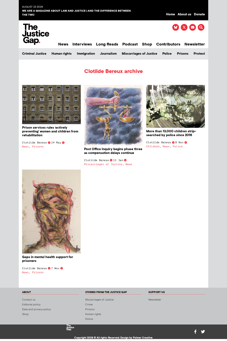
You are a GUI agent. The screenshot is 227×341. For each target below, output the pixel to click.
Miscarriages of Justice (139, 54)
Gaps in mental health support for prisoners (47, 259)
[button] (201, 27)
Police (167, 54)
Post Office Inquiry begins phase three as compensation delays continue (113, 151)
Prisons (182, 54)
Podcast (130, 44)
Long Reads (107, 44)
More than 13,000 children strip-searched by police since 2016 (171, 133)
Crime (89, 304)
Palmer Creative (143, 337)
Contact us (28, 300)
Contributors (168, 44)
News (63, 44)
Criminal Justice (34, 54)
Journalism (108, 54)
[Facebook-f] (195, 332)
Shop (147, 44)
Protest (199, 54)
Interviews (82, 44)
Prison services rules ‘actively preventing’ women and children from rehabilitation (50, 131)
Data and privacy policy (36, 309)
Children (153, 146)
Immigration (86, 54)
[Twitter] (203, 332)
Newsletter (194, 44)
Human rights (62, 54)
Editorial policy (31, 304)
